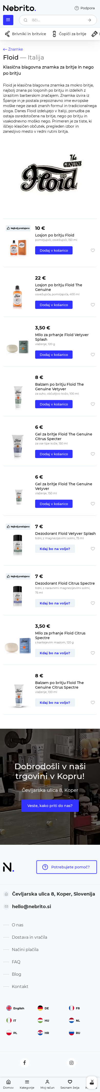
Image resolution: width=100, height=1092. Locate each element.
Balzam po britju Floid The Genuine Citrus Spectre (59, 685)
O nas (17, 925)
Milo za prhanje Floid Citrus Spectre (60, 635)
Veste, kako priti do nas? (50, 805)
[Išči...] (89, 20)
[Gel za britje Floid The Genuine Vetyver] (18, 493)
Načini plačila (25, 949)
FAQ (16, 962)
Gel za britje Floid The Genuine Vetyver (63, 486)
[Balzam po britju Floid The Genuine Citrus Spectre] (18, 691)
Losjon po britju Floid (54, 235)
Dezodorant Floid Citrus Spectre (65, 583)
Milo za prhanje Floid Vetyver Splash (62, 337)
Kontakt (20, 986)
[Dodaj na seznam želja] (93, 250)
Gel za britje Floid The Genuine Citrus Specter (63, 436)
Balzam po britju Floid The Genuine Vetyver (59, 386)
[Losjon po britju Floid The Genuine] (18, 294)
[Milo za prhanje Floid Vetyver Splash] (18, 344)
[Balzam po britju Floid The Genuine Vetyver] (18, 393)
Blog (16, 974)
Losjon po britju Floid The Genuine (58, 287)
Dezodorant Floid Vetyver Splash (65, 533)
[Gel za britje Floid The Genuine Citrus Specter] (18, 443)
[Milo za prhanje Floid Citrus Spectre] (18, 642)
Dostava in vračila (29, 937)
